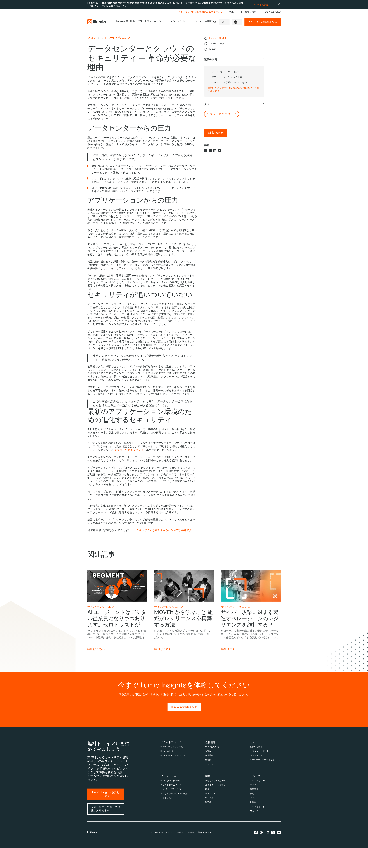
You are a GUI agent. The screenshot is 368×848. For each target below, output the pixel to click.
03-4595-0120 (273, 11)
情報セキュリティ (204, 832)
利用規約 (180, 832)
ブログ (91, 38)
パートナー (184, 21)
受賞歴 (208, 751)
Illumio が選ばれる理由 (170, 780)
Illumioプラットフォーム (171, 747)
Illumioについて (212, 747)
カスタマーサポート (259, 751)
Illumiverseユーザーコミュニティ (265, 760)
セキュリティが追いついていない (229, 82)
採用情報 (209, 755)
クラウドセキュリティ (170, 785)
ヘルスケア (210, 793)
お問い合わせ (252, 11)
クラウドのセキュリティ (129, 450)
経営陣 (208, 760)
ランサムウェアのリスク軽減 (173, 793)
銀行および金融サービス (216, 780)
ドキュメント (256, 755)
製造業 (208, 802)
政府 (207, 789)
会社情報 (209, 21)
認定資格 (254, 789)
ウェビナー (255, 811)
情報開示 (190, 832)
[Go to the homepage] (96, 22)
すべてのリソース (258, 780)
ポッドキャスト (257, 806)
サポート (233, 11)
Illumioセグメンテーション (172, 755)
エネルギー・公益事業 (215, 785)
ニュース (209, 764)
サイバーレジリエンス (116, 38)
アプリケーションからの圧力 (226, 77)
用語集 (253, 802)
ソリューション (167, 21)
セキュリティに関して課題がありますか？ (200, 11)
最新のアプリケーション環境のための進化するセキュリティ (233, 89)
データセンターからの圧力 (225, 71)
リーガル (169, 832)
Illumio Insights (167, 751)
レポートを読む (261, 4)
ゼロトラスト (166, 798)
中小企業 (209, 798)
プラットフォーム (147, 21)
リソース (197, 21)
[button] (224, 22)
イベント (254, 798)
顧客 (252, 793)
